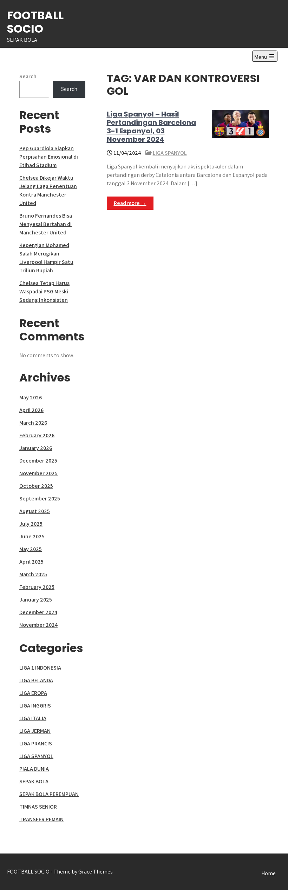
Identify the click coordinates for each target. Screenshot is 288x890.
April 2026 (31, 410)
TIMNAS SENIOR (38, 806)
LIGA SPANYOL (170, 153)
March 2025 (33, 574)
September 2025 (39, 498)
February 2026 (36, 435)
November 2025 (38, 473)
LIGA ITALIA (32, 718)
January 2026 (35, 448)
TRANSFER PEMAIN (41, 819)
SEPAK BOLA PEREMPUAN (49, 794)
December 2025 (38, 460)
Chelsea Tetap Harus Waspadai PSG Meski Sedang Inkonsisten (44, 291)
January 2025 (35, 599)
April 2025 (31, 561)
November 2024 (38, 625)
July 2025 (30, 523)
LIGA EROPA (33, 693)
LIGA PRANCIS (35, 743)
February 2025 (36, 587)
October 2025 (36, 486)
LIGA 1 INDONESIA (40, 667)
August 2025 (34, 511)
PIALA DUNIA (34, 768)
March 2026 (33, 422)
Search (28, 76)
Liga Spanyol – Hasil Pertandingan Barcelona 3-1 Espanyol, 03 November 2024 (151, 126)
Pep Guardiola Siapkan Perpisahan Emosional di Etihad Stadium (48, 157)
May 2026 (30, 397)
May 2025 (30, 549)
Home (268, 873)
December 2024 (38, 612)
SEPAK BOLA (33, 781)
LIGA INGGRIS (35, 705)
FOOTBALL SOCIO (35, 21)
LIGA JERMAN (35, 731)
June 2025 (32, 536)
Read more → (130, 203)
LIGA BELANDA (36, 680)
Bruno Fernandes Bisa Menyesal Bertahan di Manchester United (45, 224)
